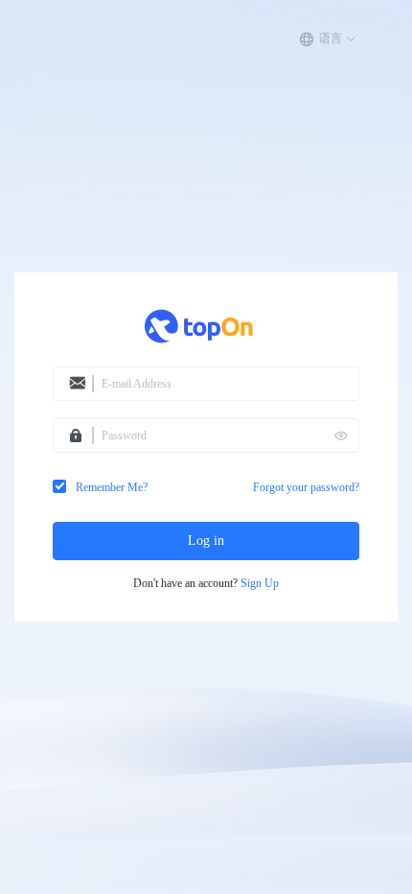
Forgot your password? (306, 487)
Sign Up (259, 583)
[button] (327, 39)
